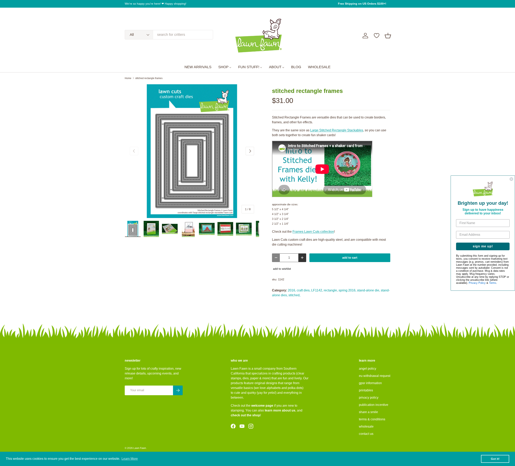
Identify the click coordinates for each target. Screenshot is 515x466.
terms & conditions (372, 419)
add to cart (349, 257)
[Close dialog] (511, 179)
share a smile (368, 412)
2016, (292, 290)
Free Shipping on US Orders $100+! (362, 3)
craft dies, (303, 290)
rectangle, (331, 290)
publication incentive (373, 404)
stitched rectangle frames (149, 78)
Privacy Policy (477, 282)
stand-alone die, (368, 290)
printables (366, 390)
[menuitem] (198, 67)
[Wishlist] (376, 35)
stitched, (294, 295)
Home (128, 78)
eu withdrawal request (374, 376)
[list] (192, 151)
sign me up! (483, 246)
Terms (492, 282)
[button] (387, 35)
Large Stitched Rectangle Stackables (336, 130)
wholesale (366, 426)
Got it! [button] (495, 458)
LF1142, (317, 290)
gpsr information (370, 383)
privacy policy (368, 397)
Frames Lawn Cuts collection (313, 231)
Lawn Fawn (139, 448)
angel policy (367, 368)
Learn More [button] (130, 458)
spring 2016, (347, 290)
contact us (366, 433)
